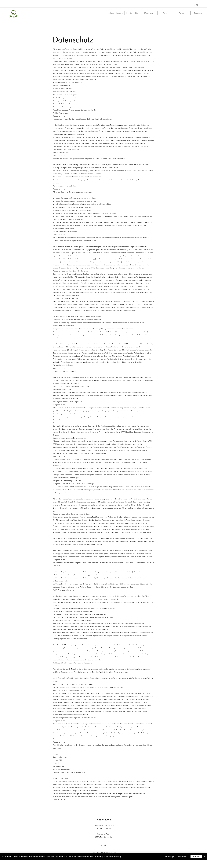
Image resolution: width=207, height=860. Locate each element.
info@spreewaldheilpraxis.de (74, 772)
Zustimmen (196, 856)
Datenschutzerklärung (113, 856)
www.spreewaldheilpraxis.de (106, 852)
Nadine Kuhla (104, 819)
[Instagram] (197, 5)
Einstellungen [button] (170, 856)
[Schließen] (204, 856)
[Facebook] (194, 5)
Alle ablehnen (182, 856)
